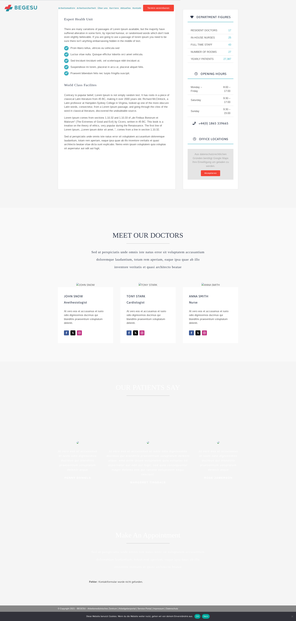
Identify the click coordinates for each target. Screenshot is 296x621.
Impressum (158, 608)
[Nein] (292, 616)
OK (197, 616)
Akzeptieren (210, 173)
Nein (206, 616)
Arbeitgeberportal (127, 608)
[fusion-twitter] (72, 332)
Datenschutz (172, 608)
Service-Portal (144, 608)
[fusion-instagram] (79, 332)
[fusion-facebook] (66, 332)
